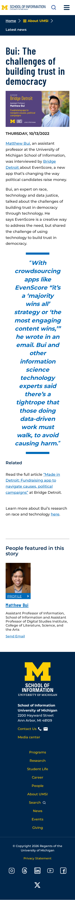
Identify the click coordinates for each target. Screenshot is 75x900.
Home (11, 21)
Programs (37, 752)
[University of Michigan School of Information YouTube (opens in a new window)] (50, 871)
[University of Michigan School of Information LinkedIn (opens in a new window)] (37, 871)
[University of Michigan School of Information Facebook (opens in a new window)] (63, 871)
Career (37, 777)
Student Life (37, 769)
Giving (37, 828)
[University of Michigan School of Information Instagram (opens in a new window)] (12, 871)
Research (38, 761)
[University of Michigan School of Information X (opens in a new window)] (37, 886)
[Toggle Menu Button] (66, 7)
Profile (14, 596)
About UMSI (37, 794)
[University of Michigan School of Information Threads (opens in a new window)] (24, 871)
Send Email (15, 636)
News (37, 811)
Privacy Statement (37, 858)
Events (37, 819)
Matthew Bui (17, 605)
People (38, 786)
